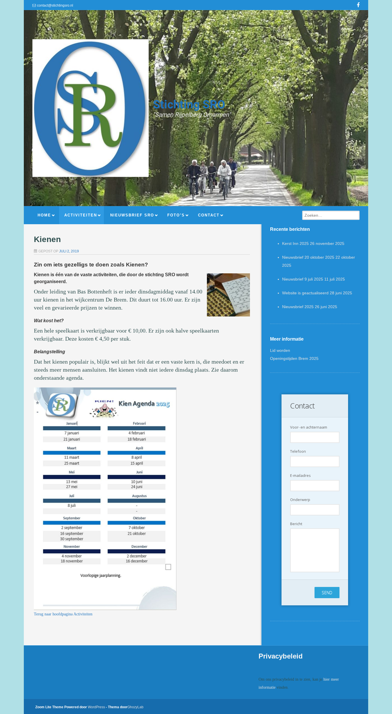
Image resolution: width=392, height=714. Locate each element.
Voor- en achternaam (308, 427)
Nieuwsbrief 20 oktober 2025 (308, 257)
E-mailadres (300, 475)
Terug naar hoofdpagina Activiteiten (63, 614)
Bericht (296, 523)
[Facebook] (358, 6)
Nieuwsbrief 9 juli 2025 (302, 279)
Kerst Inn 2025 (295, 243)
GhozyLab (135, 707)
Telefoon (298, 451)
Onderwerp (300, 499)
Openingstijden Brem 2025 (294, 358)
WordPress (96, 707)
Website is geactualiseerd (305, 293)
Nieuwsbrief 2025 (298, 306)
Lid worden (280, 350)
